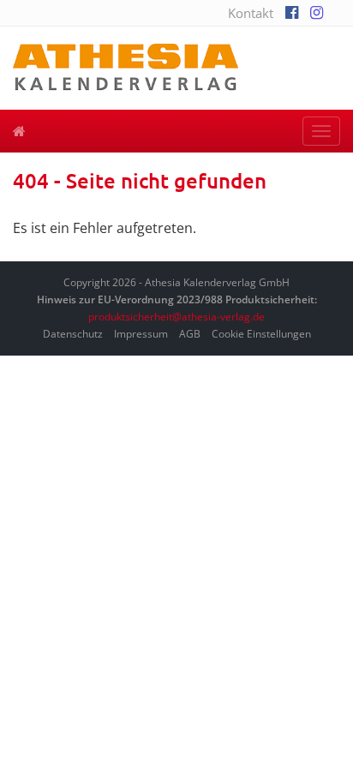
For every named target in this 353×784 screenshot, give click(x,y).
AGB (189, 333)
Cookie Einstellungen (261, 333)
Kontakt (250, 12)
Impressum (141, 333)
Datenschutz (73, 333)
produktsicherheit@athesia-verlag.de (176, 316)
